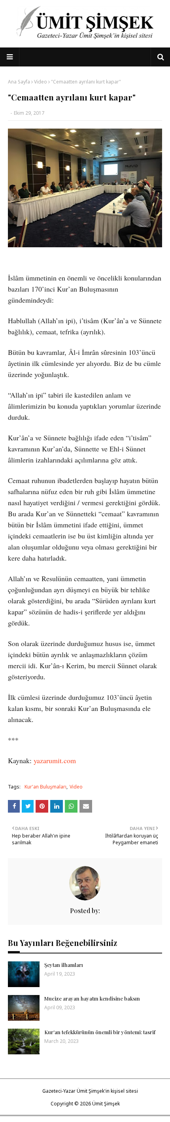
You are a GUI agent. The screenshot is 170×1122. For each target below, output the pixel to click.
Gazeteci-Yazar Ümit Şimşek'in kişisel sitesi (90, 1091)
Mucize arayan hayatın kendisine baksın (92, 998)
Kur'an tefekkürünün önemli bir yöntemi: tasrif (99, 1032)
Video (40, 81)
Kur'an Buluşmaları (45, 786)
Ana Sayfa (19, 81)
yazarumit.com (55, 760)
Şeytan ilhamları (63, 964)
